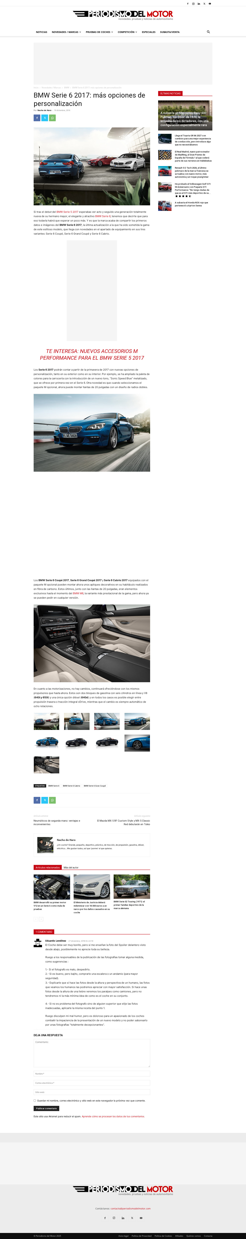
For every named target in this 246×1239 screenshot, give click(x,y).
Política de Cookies (163, 1235)
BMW (66, 87)
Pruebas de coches (98, 32)
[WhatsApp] (52, 118)
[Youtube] (209, 3)
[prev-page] (36, 919)
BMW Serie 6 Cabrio (71, 785)
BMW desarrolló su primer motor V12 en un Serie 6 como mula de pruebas (50, 905)
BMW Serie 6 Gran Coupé (95, 785)
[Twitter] (204, 3)
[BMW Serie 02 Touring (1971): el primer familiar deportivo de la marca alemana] (132, 886)
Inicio (36, 87)
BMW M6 (78, 593)
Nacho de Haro (44, 110)
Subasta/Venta (170, 32)
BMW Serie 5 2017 (67, 211)
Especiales (148, 32)
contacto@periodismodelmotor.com (131, 1208)
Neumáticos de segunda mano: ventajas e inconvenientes (57, 822)
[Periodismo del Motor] (123, 17)
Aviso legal (123, 1235)
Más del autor (71, 867)
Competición (126, 32)
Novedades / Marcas (65, 32)
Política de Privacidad (141, 1235)
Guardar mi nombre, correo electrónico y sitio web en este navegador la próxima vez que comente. (91, 1100)
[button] (208, 32)
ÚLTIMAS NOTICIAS (170, 93)
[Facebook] (187, 3)
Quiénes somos (193, 1235)
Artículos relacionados (48, 867)
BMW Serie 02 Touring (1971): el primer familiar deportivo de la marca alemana (129, 905)
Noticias (41, 32)
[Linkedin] (198, 3)
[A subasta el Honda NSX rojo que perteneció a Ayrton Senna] (165, 206)
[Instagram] (193, 3)
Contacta (208, 1235)
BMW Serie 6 (102, 216)
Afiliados (179, 1235)
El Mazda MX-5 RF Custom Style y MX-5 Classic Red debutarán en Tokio (123, 822)
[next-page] (41, 919)
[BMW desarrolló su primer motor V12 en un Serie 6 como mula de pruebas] (52, 887)
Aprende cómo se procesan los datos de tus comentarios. (113, 1116)
